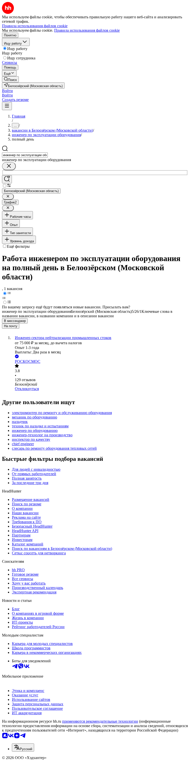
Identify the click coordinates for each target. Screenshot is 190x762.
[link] (10, 79)
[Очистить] (9, 166)
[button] (7, 91)
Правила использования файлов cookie (87, 30)
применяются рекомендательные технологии (100, 721)
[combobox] (25, 155)
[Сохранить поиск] (7, 179)
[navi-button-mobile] (7, 106)
